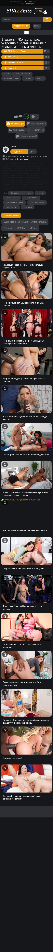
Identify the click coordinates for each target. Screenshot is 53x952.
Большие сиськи (22, 74)
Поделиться (38, 130)
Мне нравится (16, 116)
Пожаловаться (38, 123)
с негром (28, 207)
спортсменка (11, 207)
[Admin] (6, 149)
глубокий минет (37, 202)
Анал (6, 74)
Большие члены (11, 78)
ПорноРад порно (27, 4)
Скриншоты (19, 130)
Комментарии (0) (29, 136)
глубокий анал (31, 198)
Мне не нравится (20, 116)
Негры (40, 78)
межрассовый (12, 198)
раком (40, 193)
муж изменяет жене (14, 202)
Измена (28, 78)
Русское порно (33, 2)
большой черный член (21, 193)
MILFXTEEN (16, 2)
